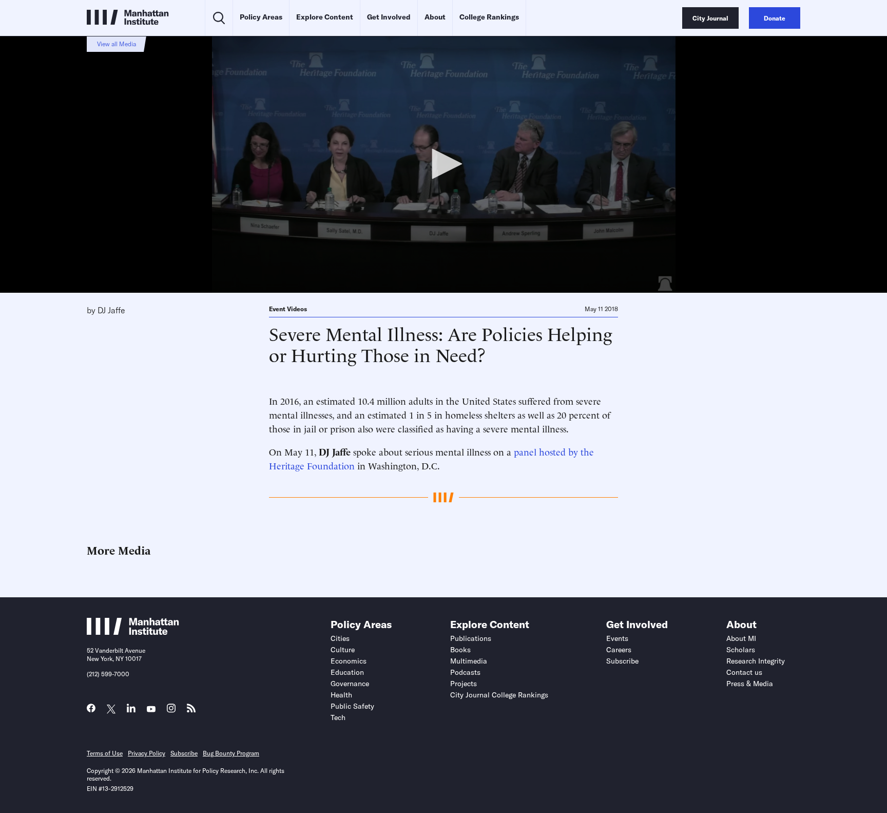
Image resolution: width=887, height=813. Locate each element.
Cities (340, 638)
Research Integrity (755, 661)
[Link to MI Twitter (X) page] (111, 709)
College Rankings (489, 17)
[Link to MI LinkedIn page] (131, 710)
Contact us (744, 672)
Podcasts (465, 672)
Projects (463, 683)
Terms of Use (105, 753)
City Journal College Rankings (499, 694)
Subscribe (622, 661)
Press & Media (749, 683)
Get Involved (389, 17)
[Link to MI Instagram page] (171, 711)
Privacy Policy (146, 753)
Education (347, 672)
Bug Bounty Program (231, 753)
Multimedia (468, 661)
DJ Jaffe (111, 310)
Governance (350, 683)
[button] (443, 163)
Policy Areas (261, 17)
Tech (338, 717)
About (435, 17)
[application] (443, 164)
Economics (349, 661)
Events (617, 638)
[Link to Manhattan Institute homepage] (133, 632)
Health (341, 694)
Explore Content (324, 17)
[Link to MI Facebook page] (91, 710)
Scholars (740, 649)
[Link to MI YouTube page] (151, 709)
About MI (741, 638)
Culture (343, 649)
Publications (470, 638)
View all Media (116, 44)
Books (460, 649)
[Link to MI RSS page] (191, 710)
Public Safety (352, 706)
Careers (618, 649)
